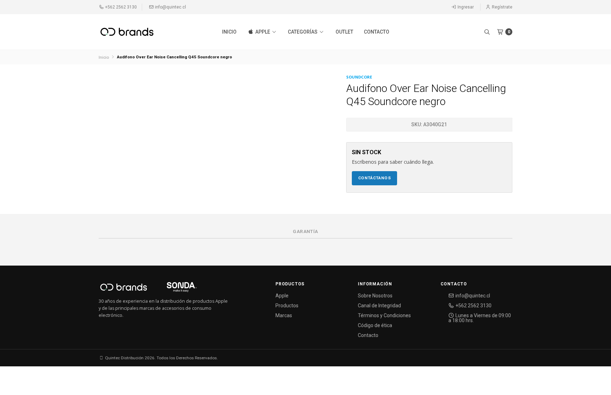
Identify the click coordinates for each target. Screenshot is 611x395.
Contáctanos (374, 177)
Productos (286, 305)
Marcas (283, 315)
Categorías (303, 32)
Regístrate (501, 7)
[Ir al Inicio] (127, 32)
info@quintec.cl (170, 7)
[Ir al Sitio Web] (173, 289)
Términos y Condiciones (384, 315)
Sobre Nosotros (375, 295)
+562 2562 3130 (120, 7)
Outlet (344, 32)
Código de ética (375, 325)
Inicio (229, 32)
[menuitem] (229, 32)
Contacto (376, 32)
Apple (262, 32)
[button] (486, 31)
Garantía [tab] (305, 231)
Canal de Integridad (379, 305)
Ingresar (465, 7)
